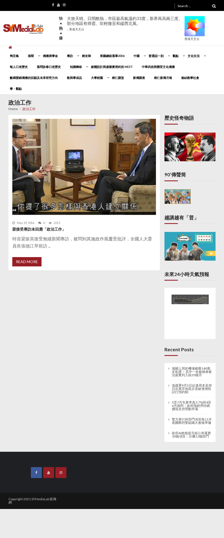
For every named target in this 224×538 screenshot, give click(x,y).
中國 (137, 55)
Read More (27, 261)
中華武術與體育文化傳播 (158, 66)
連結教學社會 (190, 77)
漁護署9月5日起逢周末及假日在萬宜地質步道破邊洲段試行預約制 (192, 388)
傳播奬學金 (50, 55)
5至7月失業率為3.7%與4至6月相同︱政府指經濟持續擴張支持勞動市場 (191, 405)
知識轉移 (76, 66)
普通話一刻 (156, 55)
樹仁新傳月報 (163, 77)
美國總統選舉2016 (112, 55)
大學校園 (97, 77)
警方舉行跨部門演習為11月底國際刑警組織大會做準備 (192, 420)
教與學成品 (74, 77)
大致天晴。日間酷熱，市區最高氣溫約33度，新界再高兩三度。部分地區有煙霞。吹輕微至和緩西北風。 (124, 23)
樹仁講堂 (118, 77)
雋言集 (14, 55)
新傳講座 (139, 77)
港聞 (31, 55)
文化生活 (194, 55)
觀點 (176, 55)
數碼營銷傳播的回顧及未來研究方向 (34, 77)
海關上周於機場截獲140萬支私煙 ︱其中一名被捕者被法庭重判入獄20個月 (192, 370)
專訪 (70, 55)
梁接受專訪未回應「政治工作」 (39, 229)
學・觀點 (16, 88)
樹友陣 (86, 55)
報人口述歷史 (19, 66)
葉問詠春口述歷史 (49, 66)
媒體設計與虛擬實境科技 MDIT (112, 66)
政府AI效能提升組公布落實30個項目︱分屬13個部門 (191, 433)
